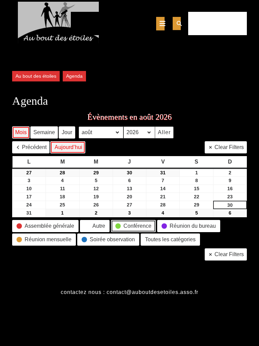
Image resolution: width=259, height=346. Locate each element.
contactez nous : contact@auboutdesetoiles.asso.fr (129, 292)
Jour (67, 132)
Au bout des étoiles (36, 76)
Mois (21, 132)
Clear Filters (229, 147)
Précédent (34, 147)
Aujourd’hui (68, 147)
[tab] (160, 23)
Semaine (44, 132)
